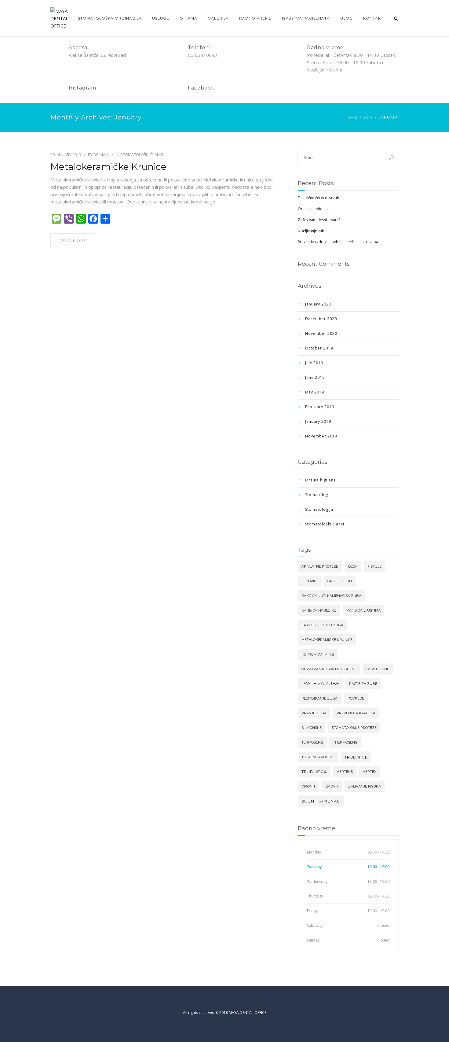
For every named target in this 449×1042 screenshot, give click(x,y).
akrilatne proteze (319, 566)
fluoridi (309, 581)
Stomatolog (316, 494)
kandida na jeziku (319, 610)
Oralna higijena (320, 480)
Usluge (160, 18)
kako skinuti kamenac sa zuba (331, 596)
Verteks (345, 772)
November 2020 (321, 333)
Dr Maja (101, 154)
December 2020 (321, 318)
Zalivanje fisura (364, 786)
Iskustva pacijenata (306, 18)
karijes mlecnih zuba (322, 625)
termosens (312, 742)
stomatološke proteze (354, 728)
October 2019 (319, 348)
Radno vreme (255, 18)
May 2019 (314, 392)
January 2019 (318, 421)
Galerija (218, 18)
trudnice (356, 757)
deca (352, 566)
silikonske (311, 728)
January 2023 (318, 304)
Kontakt (373, 18)
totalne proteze (317, 757)
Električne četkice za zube (319, 197)
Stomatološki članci (141, 154)
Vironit (308, 786)
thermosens (345, 742)
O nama (188, 18)
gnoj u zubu (339, 581)
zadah (332, 786)
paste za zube (320, 683)
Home (351, 117)
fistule (374, 566)
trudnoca (314, 771)
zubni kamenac (320, 801)
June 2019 (315, 377)
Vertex (369, 772)
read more (73, 240)
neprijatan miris (317, 654)
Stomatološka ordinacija (110, 18)
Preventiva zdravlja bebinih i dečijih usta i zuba (338, 241)
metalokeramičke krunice (326, 640)
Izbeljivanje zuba (312, 230)
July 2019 (314, 362)
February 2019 (319, 406)
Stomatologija (319, 509)
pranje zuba (314, 713)
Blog (346, 18)
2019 (368, 117)
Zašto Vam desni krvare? (319, 219)
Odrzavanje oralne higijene (328, 669)
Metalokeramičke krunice (108, 166)
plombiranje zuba (319, 698)
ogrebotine (378, 669)
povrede (356, 698)
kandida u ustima (364, 610)
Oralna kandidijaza (314, 208)
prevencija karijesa (356, 713)
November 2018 (321, 436)
